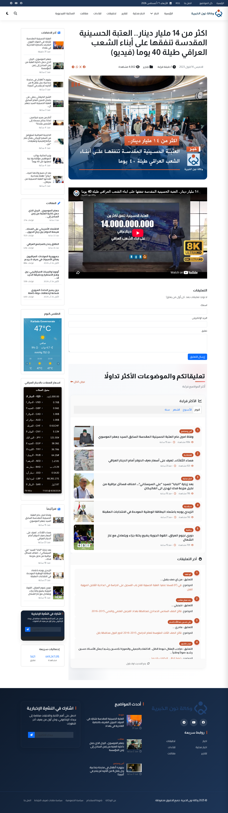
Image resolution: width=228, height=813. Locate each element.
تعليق (204, 330)
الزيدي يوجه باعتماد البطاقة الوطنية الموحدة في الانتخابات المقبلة (147, 511)
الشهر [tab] (176, 409)
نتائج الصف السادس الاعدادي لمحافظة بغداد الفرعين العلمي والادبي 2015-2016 (136, 611)
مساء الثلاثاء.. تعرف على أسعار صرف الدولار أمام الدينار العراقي (150, 460)
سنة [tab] (167, 409)
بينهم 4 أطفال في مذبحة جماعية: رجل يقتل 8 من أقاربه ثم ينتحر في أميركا (39, 82)
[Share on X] (80, 67)
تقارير (125, 13)
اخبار (156, 13)
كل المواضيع (206, 3)
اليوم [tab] (197, 409)
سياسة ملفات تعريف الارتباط (48, 800)
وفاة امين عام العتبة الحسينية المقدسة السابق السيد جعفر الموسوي (145, 436)
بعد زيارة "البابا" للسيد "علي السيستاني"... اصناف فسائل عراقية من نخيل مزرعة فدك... (38, 554)
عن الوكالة (110, 800)
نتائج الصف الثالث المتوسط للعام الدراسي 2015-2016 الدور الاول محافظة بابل (138, 632)
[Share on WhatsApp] (77, 67)
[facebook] (203, 722)
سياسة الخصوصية (74, 800)
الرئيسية (220, 3)
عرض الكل (79, 382)
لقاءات (97, 13)
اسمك (204, 305)
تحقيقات (111, 13)
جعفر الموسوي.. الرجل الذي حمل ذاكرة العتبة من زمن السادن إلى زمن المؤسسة (38, 64)
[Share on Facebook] (84, 67)
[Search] (15, 13)
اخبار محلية (139, 13)
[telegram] (184, 722)
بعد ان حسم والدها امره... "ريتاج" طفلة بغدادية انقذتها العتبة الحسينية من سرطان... (38, 177)
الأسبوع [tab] (187, 409)
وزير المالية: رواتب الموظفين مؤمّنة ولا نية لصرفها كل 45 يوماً (39, 158)
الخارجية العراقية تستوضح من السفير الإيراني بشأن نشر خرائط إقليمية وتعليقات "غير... (37, 139)
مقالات (84, 13)
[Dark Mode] (7, 13)
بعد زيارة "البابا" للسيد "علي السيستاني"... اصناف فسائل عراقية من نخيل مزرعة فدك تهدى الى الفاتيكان (148, 486)
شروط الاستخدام (94, 800)
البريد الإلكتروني (199, 318)
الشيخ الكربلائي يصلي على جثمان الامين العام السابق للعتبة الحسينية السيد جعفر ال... (38, 101)
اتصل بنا (188, 3)
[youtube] (193, 722)
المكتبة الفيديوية (65, 13)
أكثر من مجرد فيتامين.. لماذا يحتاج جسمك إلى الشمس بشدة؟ (40, 120)
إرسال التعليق (197, 356)
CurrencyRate (54, 495)
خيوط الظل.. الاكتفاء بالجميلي (165, 658)
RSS (178, 3)
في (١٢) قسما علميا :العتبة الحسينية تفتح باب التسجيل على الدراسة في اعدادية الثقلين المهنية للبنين (137, 587)
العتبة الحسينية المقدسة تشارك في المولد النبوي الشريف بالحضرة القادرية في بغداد (39, 43)
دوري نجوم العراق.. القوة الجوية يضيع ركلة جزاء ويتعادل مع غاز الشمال (150, 537)
